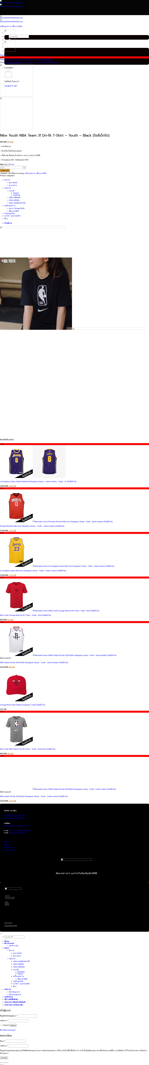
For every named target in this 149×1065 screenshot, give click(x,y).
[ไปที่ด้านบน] (1, 933)
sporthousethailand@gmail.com (21, 831)
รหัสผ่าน (4, 1021)
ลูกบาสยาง (13, 185)
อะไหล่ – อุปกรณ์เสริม (21, 984)
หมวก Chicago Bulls (17, 208)
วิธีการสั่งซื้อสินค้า (11, 999)
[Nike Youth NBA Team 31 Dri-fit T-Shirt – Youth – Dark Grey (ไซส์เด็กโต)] (9, 40)
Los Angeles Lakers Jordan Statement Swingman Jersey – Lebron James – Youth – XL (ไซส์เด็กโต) (38, 481)
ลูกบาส (7, 180)
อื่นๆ (6, 218)
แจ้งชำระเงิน (13, 946)
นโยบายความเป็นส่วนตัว (13, 1005)
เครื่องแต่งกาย (5, 26)
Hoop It (16, 193)
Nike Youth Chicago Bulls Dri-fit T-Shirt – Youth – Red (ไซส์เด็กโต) (25, 615)
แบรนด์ (11, 191)
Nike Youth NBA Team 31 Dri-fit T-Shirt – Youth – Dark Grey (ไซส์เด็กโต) (27, 749)
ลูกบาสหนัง (13, 182)
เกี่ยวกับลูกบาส (14, 992)
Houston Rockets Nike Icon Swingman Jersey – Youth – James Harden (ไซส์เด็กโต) (32, 526)
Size (2, 164)
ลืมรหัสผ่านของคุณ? (8, 1030)
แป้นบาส (7, 188)
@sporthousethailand (18, 833)
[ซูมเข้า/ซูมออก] (1, 1062)
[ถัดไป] (3, 1064)
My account (9, 943)
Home (6, 941)
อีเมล (2, 1041)
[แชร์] (5, 1062)
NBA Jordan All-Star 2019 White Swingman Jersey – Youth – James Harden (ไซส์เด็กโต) (34, 662)
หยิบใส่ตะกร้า (5, 170)
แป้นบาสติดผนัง (15, 197)
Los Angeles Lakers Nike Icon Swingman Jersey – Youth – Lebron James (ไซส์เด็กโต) (33, 571)
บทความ (7, 989)
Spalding (16, 195)
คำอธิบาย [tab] (8, 223)
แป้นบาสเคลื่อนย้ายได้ (17, 203)
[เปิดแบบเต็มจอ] (3, 1062)
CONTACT (8, 997)
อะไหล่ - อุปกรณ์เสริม (12, 216)
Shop (6, 948)
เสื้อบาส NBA (17, 26)
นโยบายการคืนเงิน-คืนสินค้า (15, 1002)
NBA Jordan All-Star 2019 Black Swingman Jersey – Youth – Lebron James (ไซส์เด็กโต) (34, 796)
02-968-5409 (7, 826)
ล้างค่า (12, 164)
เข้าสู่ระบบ (13, 1025)
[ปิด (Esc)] (7, 1062)
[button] (3, 55)
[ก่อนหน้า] (1, 1064)
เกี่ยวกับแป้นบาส (15, 995)
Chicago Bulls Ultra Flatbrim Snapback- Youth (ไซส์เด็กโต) (22, 705)
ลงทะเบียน (4, 1058)
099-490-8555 (15, 826)
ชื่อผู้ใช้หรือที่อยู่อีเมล (8, 1016)
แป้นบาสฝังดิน (14, 200)
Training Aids (9, 213)
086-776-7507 (24, 826)
